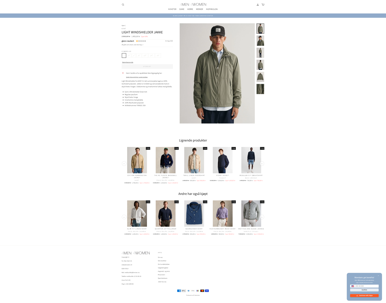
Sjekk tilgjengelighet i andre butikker (137, 77)
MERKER (199, 9)
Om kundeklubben (164, 264)
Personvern (161, 275)
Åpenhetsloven (162, 278)
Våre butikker (162, 261)
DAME (181, 9)
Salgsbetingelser (163, 268)
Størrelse (126, 51)
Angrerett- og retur (164, 271)
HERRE (190, 9)
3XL (151, 55)
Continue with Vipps (366, 295)
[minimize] (378, 274)
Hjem (123, 25)
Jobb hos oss (162, 282)
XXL (145, 55)
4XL (158, 55)
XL (139, 55)
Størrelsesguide (127, 62)
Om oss (160, 257)
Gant (124, 28)
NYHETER (172, 9)
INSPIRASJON (212, 9)
